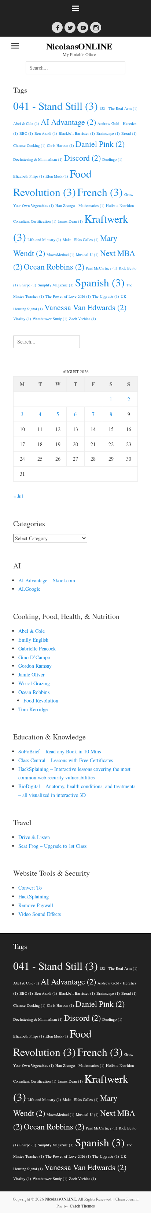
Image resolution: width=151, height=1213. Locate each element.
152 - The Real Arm (118, 108)
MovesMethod (60, 254)
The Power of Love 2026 (68, 296)
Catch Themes (82, 1206)
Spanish (100, 282)
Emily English (33, 639)
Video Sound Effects (39, 913)
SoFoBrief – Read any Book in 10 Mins (59, 751)
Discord (82, 157)
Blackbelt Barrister (77, 133)
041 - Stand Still (55, 106)
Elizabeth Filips (28, 176)
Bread (129, 133)
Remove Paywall (35, 905)
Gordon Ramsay (35, 665)
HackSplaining (33, 896)
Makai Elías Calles (81, 239)
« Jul (18, 496)
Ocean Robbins (54, 266)
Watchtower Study (50, 318)
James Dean (70, 221)
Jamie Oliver (31, 674)
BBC (26, 133)
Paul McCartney (101, 268)
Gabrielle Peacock (37, 648)
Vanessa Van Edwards (85, 307)
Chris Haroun (60, 145)
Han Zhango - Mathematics (79, 205)
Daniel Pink (100, 143)
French (100, 192)
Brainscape (108, 133)
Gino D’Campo (34, 657)
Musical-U (87, 254)
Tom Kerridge (33, 709)
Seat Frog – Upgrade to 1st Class (52, 845)
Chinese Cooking (29, 145)
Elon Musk (56, 176)
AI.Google (29, 588)
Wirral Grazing (34, 683)
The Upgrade (105, 296)
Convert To (30, 887)
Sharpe (27, 285)
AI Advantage (68, 121)
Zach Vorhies (82, 318)
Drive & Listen (34, 837)
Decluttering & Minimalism (38, 159)
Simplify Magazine (56, 285)
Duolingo (112, 159)
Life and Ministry (44, 239)
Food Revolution (40, 700)
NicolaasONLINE (79, 46)
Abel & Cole (26, 123)
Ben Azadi (45, 133)
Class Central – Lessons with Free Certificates (65, 760)
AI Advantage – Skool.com (46, 580)
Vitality (22, 318)
